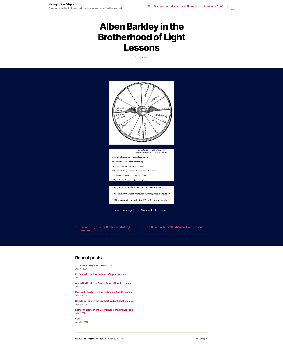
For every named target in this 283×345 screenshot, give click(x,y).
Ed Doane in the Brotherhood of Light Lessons (100, 274)
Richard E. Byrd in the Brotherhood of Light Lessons (103, 292)
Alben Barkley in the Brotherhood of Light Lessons (103, 283)
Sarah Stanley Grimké (213, 6)
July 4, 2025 (143, 57)
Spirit (78, 318)
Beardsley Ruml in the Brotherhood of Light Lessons (104, 301)
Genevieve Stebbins (175, 6)
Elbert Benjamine (155, 6)
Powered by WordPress (115, 339)
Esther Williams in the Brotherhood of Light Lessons (104, 309)
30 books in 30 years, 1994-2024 (93, 265)
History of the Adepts (61, 4)
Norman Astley (194, 6)
